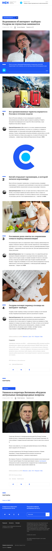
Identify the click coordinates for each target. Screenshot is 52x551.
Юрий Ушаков (20, 478)
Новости (25, 336)
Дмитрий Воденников (17, 364)
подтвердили (42, 461)
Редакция (4, 523)
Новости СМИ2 (6, 500)
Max (41, 336)
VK (33, 336)
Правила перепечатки (7, 545)
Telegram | (37, 336)
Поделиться (29, 27)
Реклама (18, 523)
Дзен (30, 336)
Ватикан (14, 478)
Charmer (9, 547)
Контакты (11, 523)
